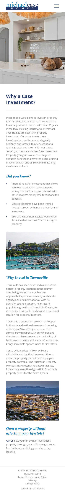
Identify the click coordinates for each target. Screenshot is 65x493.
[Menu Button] (56, 6)
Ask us (9, 440)
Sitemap (33, 480)
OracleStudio (38, 488)
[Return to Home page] (22, 6)
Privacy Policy (32, 483)
